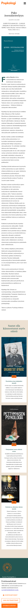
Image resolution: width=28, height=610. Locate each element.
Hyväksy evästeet (9, 606)
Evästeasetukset (11, 595)
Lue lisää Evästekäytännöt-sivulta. (10, 590)
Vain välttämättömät (10, 600)
